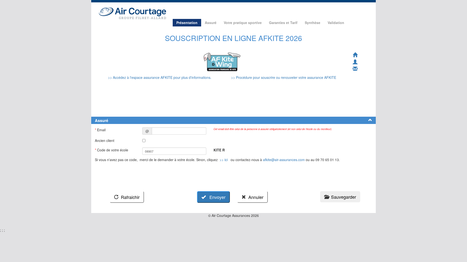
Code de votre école (112, 149)
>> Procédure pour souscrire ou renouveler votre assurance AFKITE (283, 77)
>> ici (224, 159)
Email (101, 129)
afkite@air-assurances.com (284, 159)
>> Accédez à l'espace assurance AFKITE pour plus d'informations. (160, 77)
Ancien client (105, 140)
